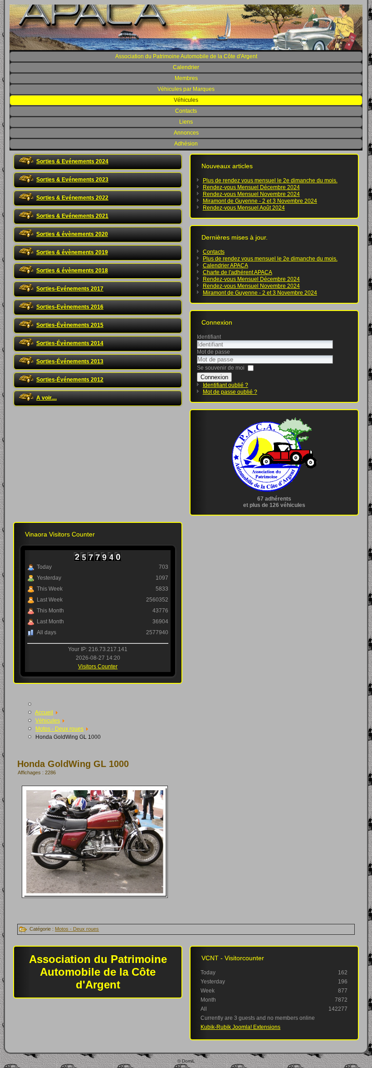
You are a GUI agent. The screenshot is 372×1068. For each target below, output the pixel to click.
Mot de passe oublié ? (230, 392)
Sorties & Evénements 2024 (72, 161)
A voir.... (46, 398)
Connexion (214, 377)
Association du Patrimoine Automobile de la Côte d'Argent (186, 56)
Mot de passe (213, 352)
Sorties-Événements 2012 (69, 379)
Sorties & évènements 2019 (72, 252)
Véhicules (186, 100)
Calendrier (186, 67)
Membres (186, 78)
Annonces (186, 133)
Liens (186, 122)
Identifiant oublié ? (225, 385)
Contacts (186, 111)
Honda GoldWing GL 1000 (73, 764)
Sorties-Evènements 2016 (69, 307)
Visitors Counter (97, 666)
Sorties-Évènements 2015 (69, 325)
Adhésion (186, 143)
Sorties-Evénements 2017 (69, 289)
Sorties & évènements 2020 (72, 234)
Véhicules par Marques (186, 89)
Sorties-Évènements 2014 (69, 343)
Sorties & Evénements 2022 (72, 198)
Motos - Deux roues (77, 929)
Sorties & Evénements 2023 (72, 179)
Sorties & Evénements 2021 (72, 216)
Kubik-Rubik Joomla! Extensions (240, 1027)
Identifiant (209, 337)
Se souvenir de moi (221, 368)
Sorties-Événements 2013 (69, 361)
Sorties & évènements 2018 (72, 270)
